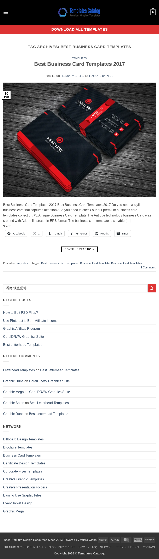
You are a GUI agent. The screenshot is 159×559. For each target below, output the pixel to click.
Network (106, 547)
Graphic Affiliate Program (21, 328)
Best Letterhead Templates (22, 344)
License (134, 547)
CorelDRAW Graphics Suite (23, 336)
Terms (121, 547)
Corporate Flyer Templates (22, 471)
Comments (148, 267)
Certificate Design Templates (24, 463)
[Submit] (152, 288)
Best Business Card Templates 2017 (79, 64)
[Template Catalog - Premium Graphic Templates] (79, 12)
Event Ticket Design (18, 503)
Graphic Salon (13, 403)
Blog (52, 547)
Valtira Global (88, 539)
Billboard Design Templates (23, 439)
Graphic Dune (13, 381)
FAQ (94, 547)
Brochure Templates (18, 447)
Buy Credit (66, 547)
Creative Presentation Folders (25, 487)
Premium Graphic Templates (25, 547)
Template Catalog (101, 76)
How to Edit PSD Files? (20, 312)
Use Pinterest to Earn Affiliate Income (30, 320)
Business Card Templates (126, 263)
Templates (79, 58)
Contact (149, 547)
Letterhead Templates (19, 370)
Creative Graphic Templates (23, 479)
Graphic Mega (13, 392)
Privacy (83, 547)
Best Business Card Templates (59, 263)
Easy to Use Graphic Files (22, 495)
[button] (5, 12)
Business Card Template (95, 263)
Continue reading (79, 249)
